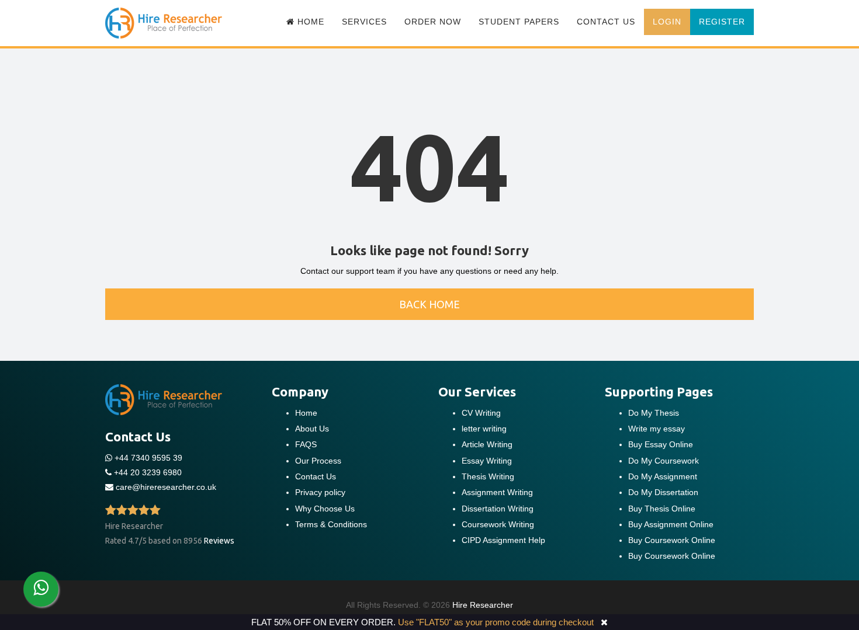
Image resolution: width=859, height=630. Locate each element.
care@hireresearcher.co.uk (166, 487)
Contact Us (606, 21)
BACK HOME (429, 304)
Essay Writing (487, 460)
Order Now (432, 21)
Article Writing (487, 444)
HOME (309, 21)
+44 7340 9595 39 (147, 457)
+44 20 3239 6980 (148, 472)
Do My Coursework (663, 460)
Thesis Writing (488, 476)
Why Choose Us (325, 508)
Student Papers (519, 21)
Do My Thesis (653, 412)
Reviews (219, 540)
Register (722, 21)
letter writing (484, 428)
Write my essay (656, 428)
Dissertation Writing (498, 508)
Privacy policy (320, 492)
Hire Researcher (482, 605)
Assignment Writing (497, 492)
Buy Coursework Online (671, 540)
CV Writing (481, 412)
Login (667, 21)
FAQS (306, 444)
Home (306, 412)
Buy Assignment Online (670, 524)
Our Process (318, 460)
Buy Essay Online (660, 444)
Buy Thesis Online (661, 508)
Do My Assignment (662, 476)
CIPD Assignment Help (503, 540)
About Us (312, 428)
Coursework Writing (498, 524)
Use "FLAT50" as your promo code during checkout (496, 622)
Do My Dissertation (663, 492)
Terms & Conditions (331, 524)
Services (364, 21)
